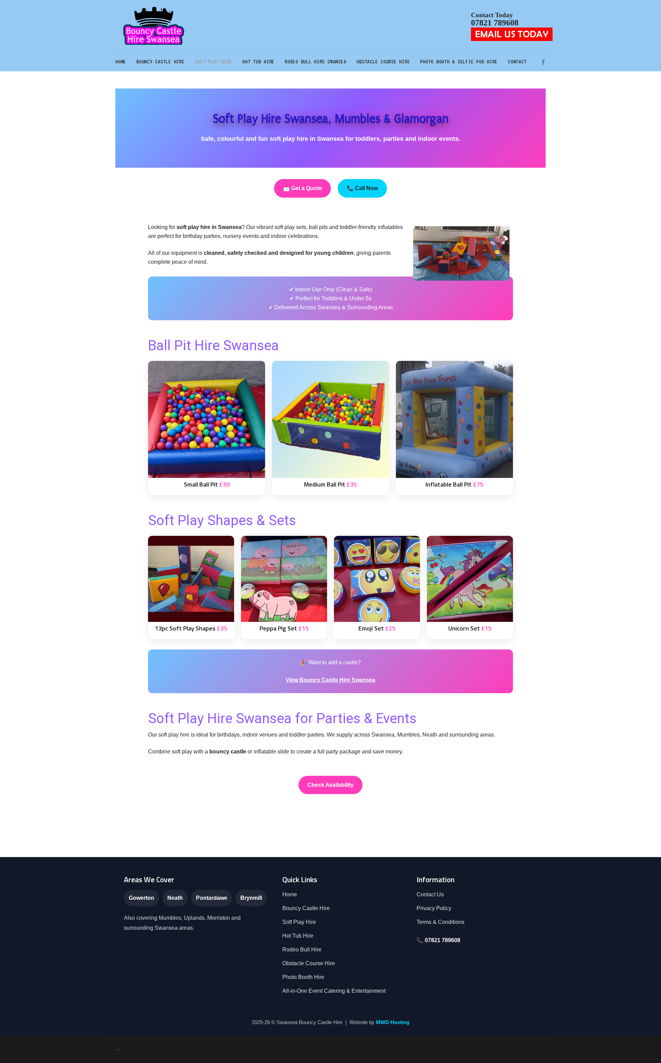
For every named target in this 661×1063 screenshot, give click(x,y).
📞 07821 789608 (438, 940)
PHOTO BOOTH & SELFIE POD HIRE (458, 61)
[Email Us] (512, 33)
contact (517, 61)
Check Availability (330, 785)
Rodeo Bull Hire (302, 949)
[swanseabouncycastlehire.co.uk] (154, 26)
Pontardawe (211, 898)
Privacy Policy (434, 908)
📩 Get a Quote (302, 188)
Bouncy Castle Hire (160, 61)
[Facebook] (543, 62)
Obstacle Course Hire (383, 61)
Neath (175, 898)
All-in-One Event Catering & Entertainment (334, 991)
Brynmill (251, 898)
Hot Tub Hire (258, 61)
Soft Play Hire (213, 61)
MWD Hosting (392, 1022)
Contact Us (430, 894)
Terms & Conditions (440, 922)
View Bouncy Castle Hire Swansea (330, 680)
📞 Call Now (362, 188)
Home (120, 61)
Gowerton (141, 898)
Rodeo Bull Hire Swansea (315, 61)
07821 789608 (494, 22)
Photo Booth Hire (303, 977)
